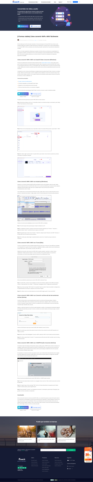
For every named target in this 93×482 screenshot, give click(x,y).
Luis (35, 40)
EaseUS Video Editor (45, 467)
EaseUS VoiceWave (45, 460)
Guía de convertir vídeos (58, 462)
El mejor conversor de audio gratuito (25, 81)
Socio (55, 2)
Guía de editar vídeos (58, 460)
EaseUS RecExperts (45, 471)
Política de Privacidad (34, 465)
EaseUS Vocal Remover (45, 462)
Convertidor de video (42, 40)
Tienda (70, 1)
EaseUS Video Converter (46, 62)
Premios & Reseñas (34, 462)
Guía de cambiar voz (58, 465)
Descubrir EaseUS (34, 460)
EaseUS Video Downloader (46, 465)
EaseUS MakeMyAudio (45, 469)
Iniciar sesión (75, 1)
